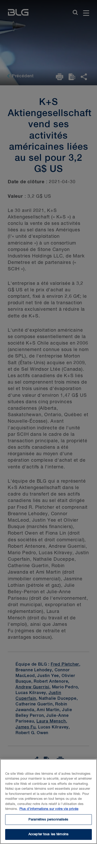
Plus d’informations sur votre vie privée (48, 809)
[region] (48, 801)
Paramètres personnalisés (48, 819)
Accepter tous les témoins (48, 834)
